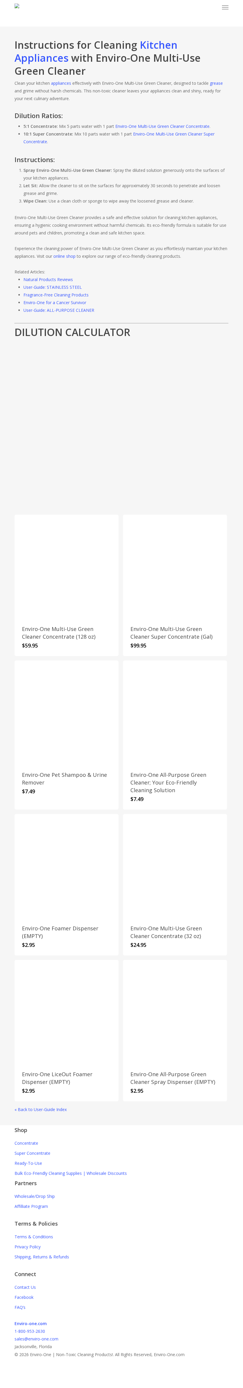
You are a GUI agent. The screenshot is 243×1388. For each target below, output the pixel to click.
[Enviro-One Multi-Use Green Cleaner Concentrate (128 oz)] (67, 566)
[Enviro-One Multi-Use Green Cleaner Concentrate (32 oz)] (175, 866)
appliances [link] (61, 83)
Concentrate (26, 1143)
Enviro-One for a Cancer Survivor (54, 302)
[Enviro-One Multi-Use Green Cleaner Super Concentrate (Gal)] (175, 566)
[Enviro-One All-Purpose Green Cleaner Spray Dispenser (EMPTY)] (175, 1012)
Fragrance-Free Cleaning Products (56, 295)
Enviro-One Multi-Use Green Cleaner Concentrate (162, 126)
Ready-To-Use (28, 1163)
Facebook (24, 1297)
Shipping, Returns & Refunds (42, 1257)
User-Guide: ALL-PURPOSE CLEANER (58, 310)
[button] (225, 7)
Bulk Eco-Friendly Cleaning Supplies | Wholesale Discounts (71, 1173)
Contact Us (25, 1287)
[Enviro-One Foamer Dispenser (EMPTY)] (67, 866)
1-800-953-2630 (30, 1331)
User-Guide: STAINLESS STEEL (52, 287)
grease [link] (216, 83)
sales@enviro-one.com (36, 1339)
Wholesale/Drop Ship (35, 1196)
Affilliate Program (31, 1206)
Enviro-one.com (31, 1323)
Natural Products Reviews (48, 279)
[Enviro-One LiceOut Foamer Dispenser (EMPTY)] (67, 1012)
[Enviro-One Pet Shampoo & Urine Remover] (67, 712)
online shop (64, 256)
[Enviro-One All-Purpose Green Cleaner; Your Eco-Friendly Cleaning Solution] (175, 712)
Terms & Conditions (34, 1236)
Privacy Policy (28, 1247)
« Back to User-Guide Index (41, 1109)
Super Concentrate (32, 1153)
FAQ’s (20, 1307)
